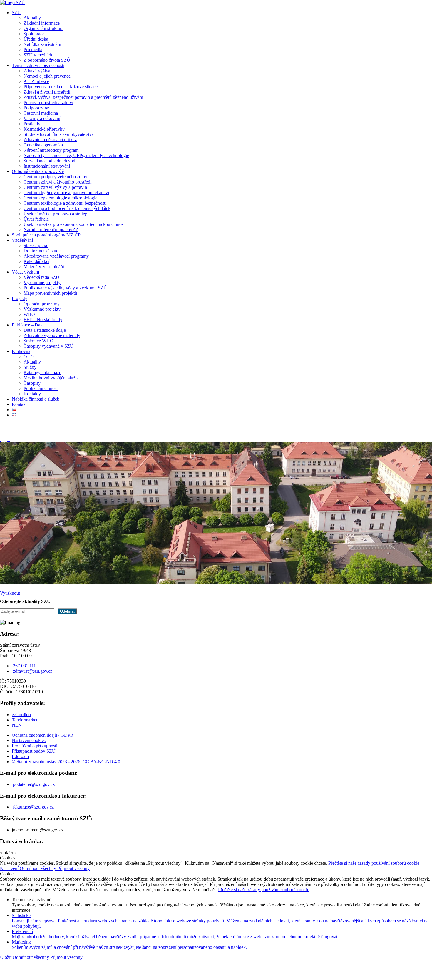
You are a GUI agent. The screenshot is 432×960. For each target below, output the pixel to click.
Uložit (6, 957)
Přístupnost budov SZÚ (34, 751)
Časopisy (32, 383)
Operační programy (42, 303)
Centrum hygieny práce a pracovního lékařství (66, 192)
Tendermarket (24, 719)
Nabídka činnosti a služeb (35, 398)
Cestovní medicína (41, 113)
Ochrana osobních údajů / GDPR (42, 735)
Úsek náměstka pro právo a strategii (57, 213)
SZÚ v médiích (38, 54)
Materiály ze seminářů (44, 266)
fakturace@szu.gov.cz (33, 806)
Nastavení (10, 868)
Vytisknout (10, 593)
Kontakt (19, 404)
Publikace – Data (27, 324)
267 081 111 (24, 665)
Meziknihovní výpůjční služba (52, 377)
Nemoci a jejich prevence (47, 76)
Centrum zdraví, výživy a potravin (55, 187)
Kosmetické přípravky (44, 128)
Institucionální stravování (47, 166)
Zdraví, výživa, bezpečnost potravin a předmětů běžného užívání (83, 97)
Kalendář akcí (36, 261)
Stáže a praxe (36, 245)
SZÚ (16, 12)
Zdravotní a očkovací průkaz (50, 139)
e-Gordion (21, 714)
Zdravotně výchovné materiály (52, 335)
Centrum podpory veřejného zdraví (56, 176)
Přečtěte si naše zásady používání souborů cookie (373, 863)
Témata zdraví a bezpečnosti (38, 65)
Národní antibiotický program (51, 150)
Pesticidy (32, 123)
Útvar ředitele (36, 218)
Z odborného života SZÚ (47, 60)
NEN (17, 725)
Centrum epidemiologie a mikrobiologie (60, 197)
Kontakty (32, 393)
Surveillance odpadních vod (49, 160)
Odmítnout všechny (38, 868)
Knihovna (21, 351)
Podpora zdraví (38, 107)
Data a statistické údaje (45, 330)
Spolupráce (34, 33)
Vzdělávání (22, 240)
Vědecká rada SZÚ (41, 277)
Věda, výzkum (25, 271)
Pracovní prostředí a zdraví (48, 102)
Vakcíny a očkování (42, 118)
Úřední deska (36, 38)
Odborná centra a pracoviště (38, 171)
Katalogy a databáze (42, 372)
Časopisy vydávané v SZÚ (48, 346)
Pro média (33, 49)
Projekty (19, 298)
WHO (29, 314)
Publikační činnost (41, 388)
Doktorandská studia (43, 250)
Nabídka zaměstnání (42, 44)
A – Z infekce (36, 81)
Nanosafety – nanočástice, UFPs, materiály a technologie (76, 155)
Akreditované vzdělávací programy (56, 256)
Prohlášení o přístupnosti (34, 745)
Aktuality (32, 17)
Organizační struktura (43, 28)
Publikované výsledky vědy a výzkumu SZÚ (65, 287)
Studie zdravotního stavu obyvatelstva (59, 134)
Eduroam (20, 756)
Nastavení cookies (29, 740)
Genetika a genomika (43, 144)
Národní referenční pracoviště (51, 229)
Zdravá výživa (37, 70)
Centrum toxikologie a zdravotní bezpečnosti (65, 203)
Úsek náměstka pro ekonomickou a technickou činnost (74, 224)
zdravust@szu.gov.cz (32, 671)
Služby (30, 367)
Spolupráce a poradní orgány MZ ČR (46, 234)
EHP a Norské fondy (43, 319)
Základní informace (42, 23)
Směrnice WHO (38, 340)
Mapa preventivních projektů (50, 293)
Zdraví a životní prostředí (47, 91)
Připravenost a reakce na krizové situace (61, 86)
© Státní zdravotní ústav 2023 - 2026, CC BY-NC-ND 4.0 (66, 761)
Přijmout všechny (73, 868)
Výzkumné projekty (42, 282)
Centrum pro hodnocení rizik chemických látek (67, 208)
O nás (29, 356)
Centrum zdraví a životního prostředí (57, 181)
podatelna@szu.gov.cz (34, 784)
